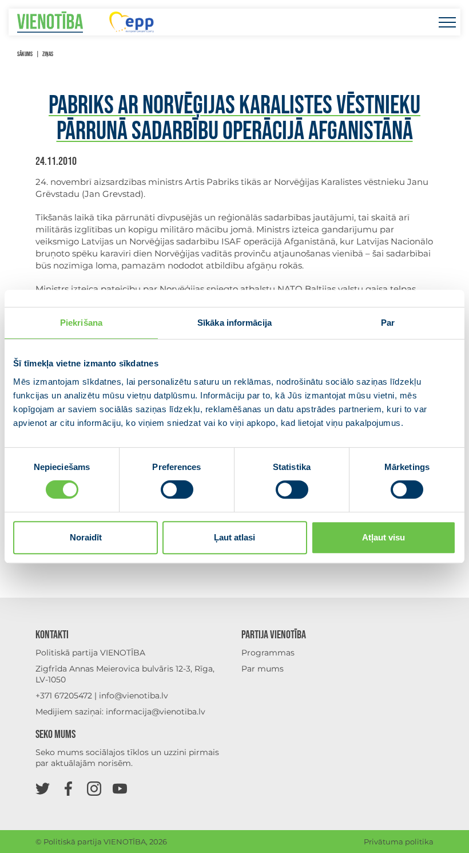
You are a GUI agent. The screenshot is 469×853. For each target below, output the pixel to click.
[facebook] (68, 788)
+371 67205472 (63, 695)
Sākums (25, 54)
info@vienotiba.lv (133, 695)
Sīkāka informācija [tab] (234, 322)
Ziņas (47, 54)
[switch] (177, 489)
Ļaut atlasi (234, 537)
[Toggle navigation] (447, 22)
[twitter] (42, 788)
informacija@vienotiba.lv (155, 711)
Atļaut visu (383, 537)
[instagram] (94, 788)
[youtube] (120, 788)
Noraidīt (86, 537)
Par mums (262, 669)
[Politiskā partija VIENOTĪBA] (50, 22)
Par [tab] (388, 322)
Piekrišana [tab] (81, 322)
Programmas (268, 652)
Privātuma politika (399, 841)
